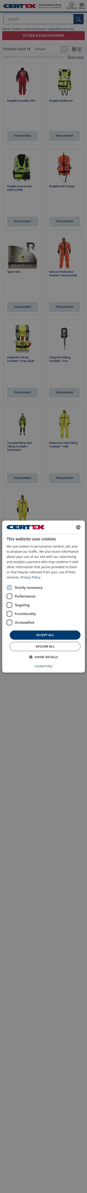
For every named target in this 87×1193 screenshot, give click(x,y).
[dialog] (43, 596)
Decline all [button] (45, 646)
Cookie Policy (43, 666)
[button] (43, 657)
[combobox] (78, 527)
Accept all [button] (45, 635)
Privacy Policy (30, 577)
